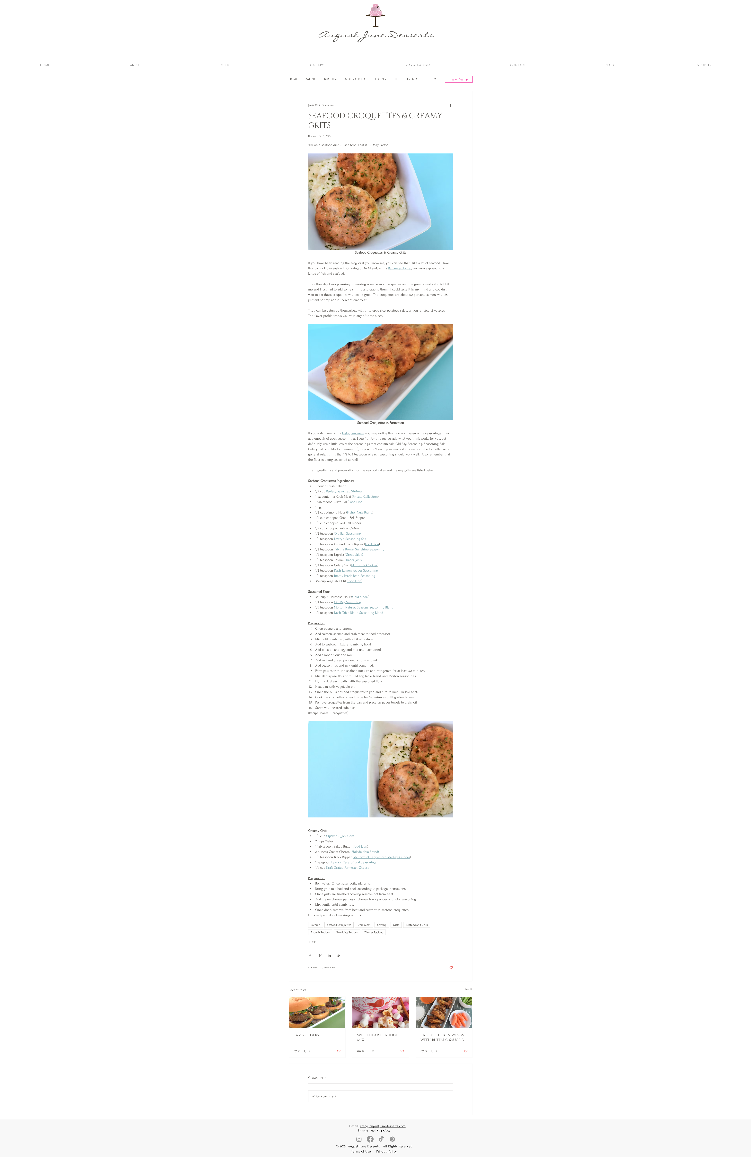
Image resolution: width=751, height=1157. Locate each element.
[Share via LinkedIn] (329, 955)
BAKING (310, 79)
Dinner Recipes (373, 932)
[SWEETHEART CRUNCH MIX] (380, 1012)
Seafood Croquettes (339, 925)
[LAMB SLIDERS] (317, 1012)
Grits (396, 925)
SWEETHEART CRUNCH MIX (378, 1037)
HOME (293, 79)
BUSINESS (330, 79)
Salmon (315, 925)
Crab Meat (364, 925)
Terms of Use (361, 1151)
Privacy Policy (386, 1151)
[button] (225, 63)
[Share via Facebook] (310, 955)
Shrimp (381, 925)
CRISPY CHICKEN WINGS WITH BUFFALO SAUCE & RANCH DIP (442, 1037)
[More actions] (450, 105)
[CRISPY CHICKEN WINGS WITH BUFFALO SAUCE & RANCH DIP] (444, 1012)
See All (469, 989)
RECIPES (380, 79)
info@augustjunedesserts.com (383, 1126)
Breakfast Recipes (347, 932)
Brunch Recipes (320, 932)
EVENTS (412, 79)
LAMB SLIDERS (306, 1035)
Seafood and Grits (417, 925)
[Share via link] (339, 955)
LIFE (396, 79)
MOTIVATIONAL (356, 79)
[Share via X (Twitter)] (320, 955)
